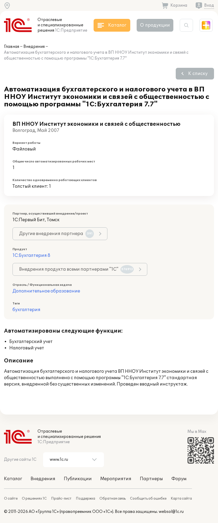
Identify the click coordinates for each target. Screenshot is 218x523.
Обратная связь (112, 498)
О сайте (11, 498)
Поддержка (85, 498)
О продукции (155, 25)
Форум (178, 479)
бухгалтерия (26, 309)
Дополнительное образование (46, 291)
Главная (11, 46)
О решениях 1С (34, 498)
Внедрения (34, 46)
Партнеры (151, 479)
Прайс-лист (61, 498)
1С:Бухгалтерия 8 (31, 255)
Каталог (13, 479)
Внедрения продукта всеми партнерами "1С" (76, 269)
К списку (198, 73)
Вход (209, 5)
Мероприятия (115, 479)
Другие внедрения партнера (56, 233)
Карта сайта (181, 498)
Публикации (78, 479)
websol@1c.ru (171, 511)
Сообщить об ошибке (148, 498)
